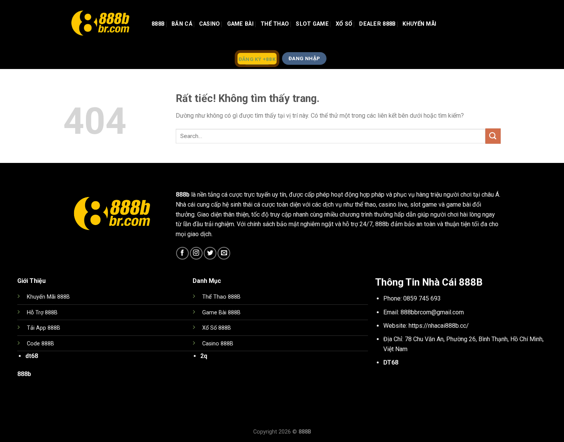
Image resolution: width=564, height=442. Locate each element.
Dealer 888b (377, 24)
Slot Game (312, 24)
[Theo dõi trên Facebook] (182, 253)
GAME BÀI (240, 24)
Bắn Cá (182, 24)
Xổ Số (344, 24)
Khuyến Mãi (419, 24)
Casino (209, 24)
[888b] (101, 24)
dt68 (31, 356)
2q (203, 356)
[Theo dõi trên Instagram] (196, 253)
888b (158, 24)
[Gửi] (493, 135)
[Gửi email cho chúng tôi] (224, 253)
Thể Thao (275, 24)
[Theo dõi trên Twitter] (210, 253)
